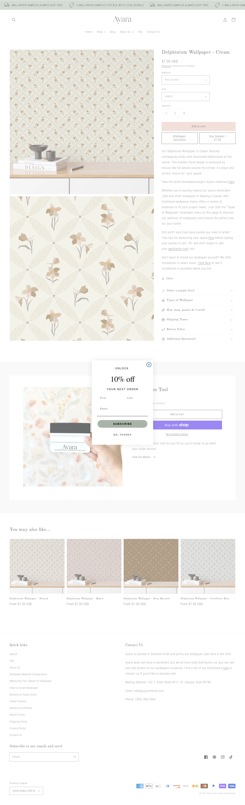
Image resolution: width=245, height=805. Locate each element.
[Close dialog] (149, 364)
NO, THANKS (123, 434)
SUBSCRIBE (122, 423)
